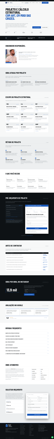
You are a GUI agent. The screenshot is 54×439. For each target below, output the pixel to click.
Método (30, 2)
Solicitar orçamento (45, 2)
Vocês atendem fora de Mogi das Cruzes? (13, 350)
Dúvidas (40, 2)
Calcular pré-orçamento (36, 27)
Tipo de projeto (29, 402)
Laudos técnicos (22, 431)
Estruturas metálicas (22, 428)
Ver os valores (37, 228)
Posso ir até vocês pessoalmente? (12, 347)
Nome (26, 219)
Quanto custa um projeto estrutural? (12, 333)
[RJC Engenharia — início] (9, 3)
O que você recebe (31, 428)
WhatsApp (38, 396)
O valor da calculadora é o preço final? (13, 336)
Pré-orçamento (27, 2)
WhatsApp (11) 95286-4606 (29, 235)
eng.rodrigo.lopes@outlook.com (44, 0)
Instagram (37, 2)
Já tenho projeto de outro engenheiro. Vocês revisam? (15, 353)
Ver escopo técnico (44, 27)
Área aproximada (39, 399)
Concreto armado (22, 427)
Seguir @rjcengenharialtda (29, 294)
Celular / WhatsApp (28, 222)
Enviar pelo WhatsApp (37, 414)
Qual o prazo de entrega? (10, 342)
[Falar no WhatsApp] (52, 437)
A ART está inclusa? (9, 344)
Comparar (33, 2)
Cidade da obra (29, 399)
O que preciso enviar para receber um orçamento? (14, 339)
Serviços (23, 2)
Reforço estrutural (22, 432)
